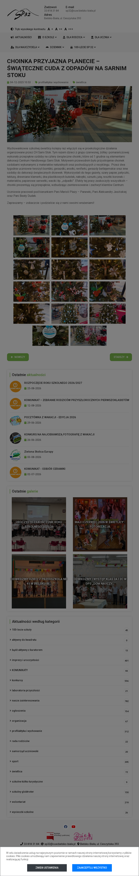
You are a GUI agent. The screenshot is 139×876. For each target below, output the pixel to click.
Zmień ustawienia (46, 867)
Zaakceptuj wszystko (92, 867)
